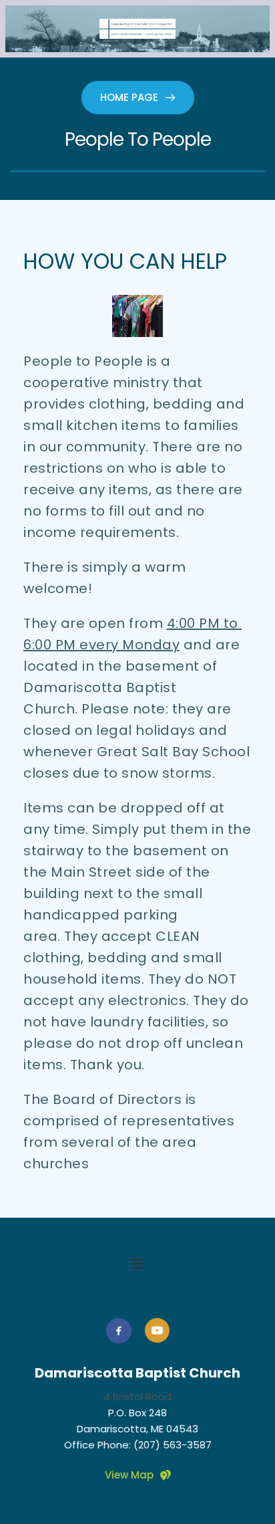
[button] (137, 1264)
